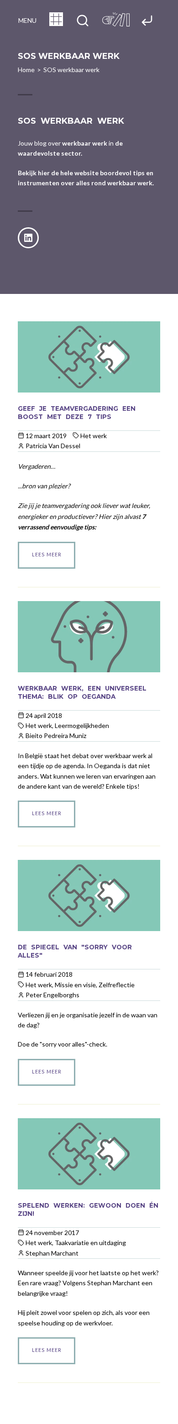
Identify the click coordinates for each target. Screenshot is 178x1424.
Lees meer (47, 554)
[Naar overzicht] (56, 23)
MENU (27, 20)
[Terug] (147, 21)
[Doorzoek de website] (82, 21)
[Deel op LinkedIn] (28, 238)
